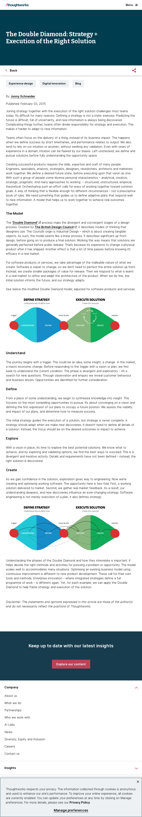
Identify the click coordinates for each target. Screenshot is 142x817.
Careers (9, 746)
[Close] (138, 782)
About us (10, 696)
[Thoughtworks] (17, 5)
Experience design (21, 83)
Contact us (12, 753)
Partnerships (12, 710)
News (8, 732)
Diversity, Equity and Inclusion (24, 739)
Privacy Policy (80, 802)
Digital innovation (54, 83)
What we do (12, 703)
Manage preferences (71, 810)
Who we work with (17, 717)
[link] (71, 664)
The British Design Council (54, 227)
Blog (78, 83)
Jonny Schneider (23, 96)
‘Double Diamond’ (25, 222)
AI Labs (9, 724)
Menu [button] (129, 4)
